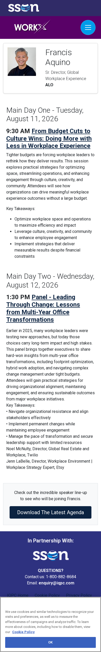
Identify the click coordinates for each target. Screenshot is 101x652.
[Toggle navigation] (88, 27)
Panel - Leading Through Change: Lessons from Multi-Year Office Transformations (43, 308)
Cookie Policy (47, 595)
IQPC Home (17, 595)
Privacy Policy (79, 595)
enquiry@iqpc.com (56, 583)
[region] (50, 624)
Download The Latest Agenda (50, 512)
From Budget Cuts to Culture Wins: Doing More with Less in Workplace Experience (49, 138)
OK (50, 642)
